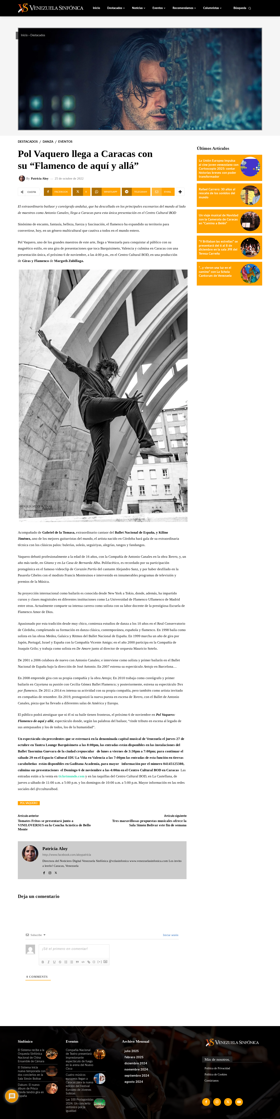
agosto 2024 (133, 1082)
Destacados (37, 35)
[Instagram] (49, 872)
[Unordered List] (71, 962)
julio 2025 (131, 1051)
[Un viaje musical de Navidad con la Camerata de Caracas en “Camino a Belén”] (250, 221)
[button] (242, 8)
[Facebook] (44, 872)
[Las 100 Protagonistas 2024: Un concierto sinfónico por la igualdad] (100, 1103)
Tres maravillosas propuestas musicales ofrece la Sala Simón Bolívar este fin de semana (149, 823)
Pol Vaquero (29, 803)
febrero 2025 (133, 1057)
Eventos (65, 141)
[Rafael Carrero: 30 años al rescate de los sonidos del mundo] (250, 195)
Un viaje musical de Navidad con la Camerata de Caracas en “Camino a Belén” (218, 219)
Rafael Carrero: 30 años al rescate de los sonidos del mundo (217, 193)
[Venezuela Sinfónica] (45, 8)
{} (94, 961)
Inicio (24, 35)
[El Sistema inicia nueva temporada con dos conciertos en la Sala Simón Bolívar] (52, 1071)
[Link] (89, 962)
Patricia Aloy (40, 178)
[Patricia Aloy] (22, 178)
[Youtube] (239, 1102)
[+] (100, 961)
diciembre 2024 (135, 1063)
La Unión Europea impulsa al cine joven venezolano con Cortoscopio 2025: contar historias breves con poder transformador (218, 168)
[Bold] (43, 962)
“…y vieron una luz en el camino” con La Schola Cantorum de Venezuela (215, 271)
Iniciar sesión (170, 935)
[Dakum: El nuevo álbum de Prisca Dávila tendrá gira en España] (52, 1088)
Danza (48, 141)
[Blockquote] (77, 962)
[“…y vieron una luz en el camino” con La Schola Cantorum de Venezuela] (250, 273)
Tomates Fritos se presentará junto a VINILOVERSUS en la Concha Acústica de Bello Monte (54, 825)
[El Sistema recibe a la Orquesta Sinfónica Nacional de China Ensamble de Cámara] (52, 1053)
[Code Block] (83, 962)
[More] (180, 192)
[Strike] (60, 962)
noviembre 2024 (136, 1069)
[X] (55, 872)
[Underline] (54, 962)
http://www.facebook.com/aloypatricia (66, 855)
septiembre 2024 (136, 1075)
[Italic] (48, 962)
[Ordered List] (66, 962)
